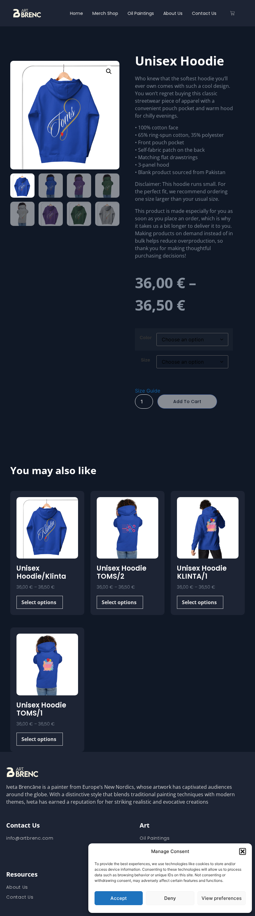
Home (76, 13)
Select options (38, 602)
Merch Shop (105, 13)
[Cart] (232, 13)
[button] (242, 851)
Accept (118, 898)
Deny (170, 898)
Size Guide (147, 391)
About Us (173, 13)
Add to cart (187, 401)
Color (146, 337)
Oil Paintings (141, 13)
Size (145, 360)
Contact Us (204, 13)
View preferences (222, 898)
